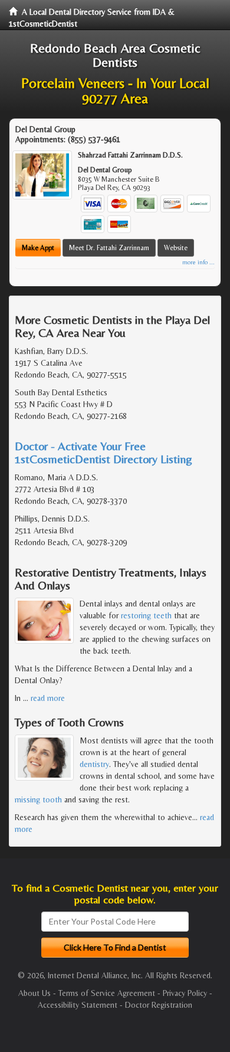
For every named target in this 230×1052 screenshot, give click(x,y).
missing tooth (38, 799)
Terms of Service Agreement (106, 993)
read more (48, 698)
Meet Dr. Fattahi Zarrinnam (109, 248)
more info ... (198, 262)
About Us (34, 993)
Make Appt (38, 248)
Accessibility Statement (77, 1005)
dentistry (94, 764)
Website (176, 248)
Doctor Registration (158, 1005)
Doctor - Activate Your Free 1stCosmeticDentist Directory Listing (103, 452)
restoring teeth (146, 615)
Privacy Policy (185, 993)
